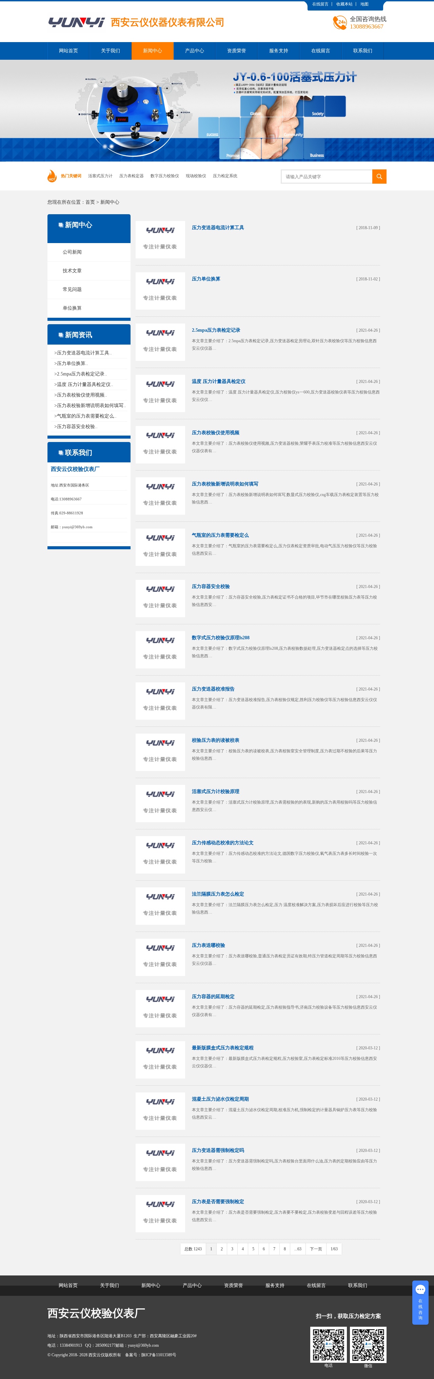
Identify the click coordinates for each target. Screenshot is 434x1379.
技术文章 (72, 270)
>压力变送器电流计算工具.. (83, 352)
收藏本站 (344, 4)
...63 (297, 1249)
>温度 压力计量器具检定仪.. (83, 384)
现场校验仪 (196, 175)
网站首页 (68, 50)
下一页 (316, 1249)
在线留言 (320, 4)
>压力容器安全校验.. (76, 426)
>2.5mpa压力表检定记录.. (80, 373)
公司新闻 (72, 252)
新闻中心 (152, 50)
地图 (364, 4)
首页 (90, 202)
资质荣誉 (236, 50)
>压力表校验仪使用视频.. (80, 395)
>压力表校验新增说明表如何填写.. (90, 405)
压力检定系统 (225, 175)
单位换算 (72, 308)
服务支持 (278, 50)
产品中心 (194, 50)
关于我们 (110, 50)
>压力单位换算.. (71, 363)
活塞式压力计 (100, 175)
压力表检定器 (131, 175)
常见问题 (72, 289)
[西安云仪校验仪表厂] (136, 6)
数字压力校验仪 (165, 175)
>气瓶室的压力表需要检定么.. (85, 416)
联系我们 (362, 50)
